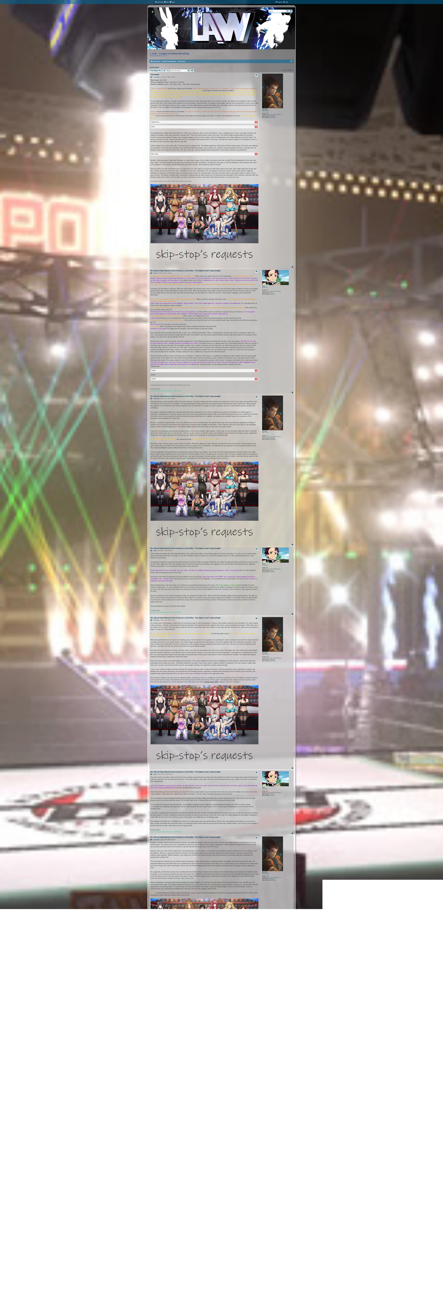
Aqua (263, 286)
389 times (272, 116)
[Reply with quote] (256, 75)
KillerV (159, 1243)
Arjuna (268, 1241)
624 (267, 290)
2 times (271, 292)
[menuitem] (166, 2)
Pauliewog (160, 1238)
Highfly (268, 1251)
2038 (267, 113)
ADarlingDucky (162, 1252)
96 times (272, 294)
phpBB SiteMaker (221, 1285)
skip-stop (264, 109)
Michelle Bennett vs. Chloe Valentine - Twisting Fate (169, 1246)
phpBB (215, 1282)
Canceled (154, 67)
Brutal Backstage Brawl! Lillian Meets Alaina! (167, 1251)
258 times (273, 117)
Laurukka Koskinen (157, 1256)
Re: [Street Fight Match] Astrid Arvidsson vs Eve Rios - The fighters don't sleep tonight (185, 271)
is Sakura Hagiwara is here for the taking (165, 1237)
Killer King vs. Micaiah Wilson (161, 1241)
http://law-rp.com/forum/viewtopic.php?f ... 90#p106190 (166, 390)
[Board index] (223, 29)
